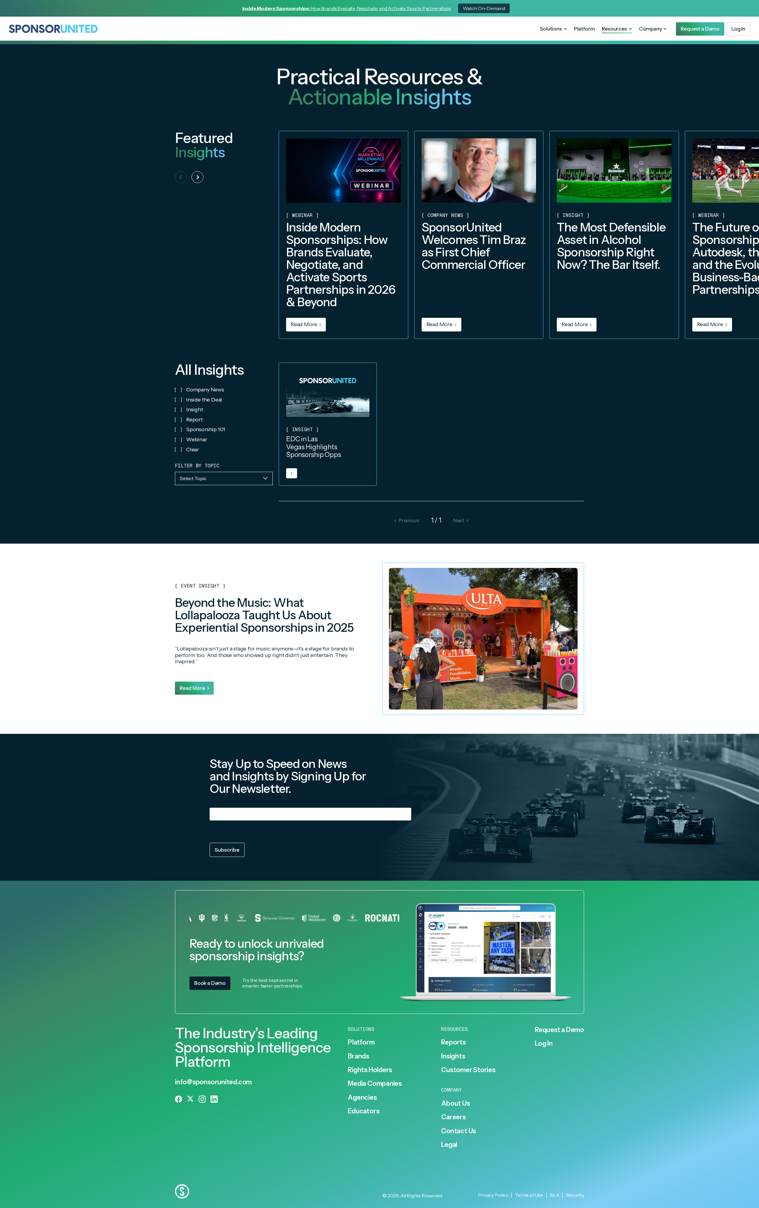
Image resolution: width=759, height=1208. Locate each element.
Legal (449, 1145)
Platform (584, 29)
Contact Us (458, 1131)
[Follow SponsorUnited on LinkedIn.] (214, 1099)
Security (575, 1195)
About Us (455, 1103)
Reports (453, 1042)
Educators (363, 1111)
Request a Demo (559, 1030)
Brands (358, 1056)
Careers (453, 1117)
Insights (453, 1056)
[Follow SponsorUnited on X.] (190, 1099)
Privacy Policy (342, 830)
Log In (544, 1043)
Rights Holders (370, 1070)
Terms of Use (529, 1195)
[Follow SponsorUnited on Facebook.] (178, 1099)
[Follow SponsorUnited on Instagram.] (202, 1099)
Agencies (362, 1097)
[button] (553, 29)
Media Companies (375, 1084)
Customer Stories (468, 1070)
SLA (554, 1195)
